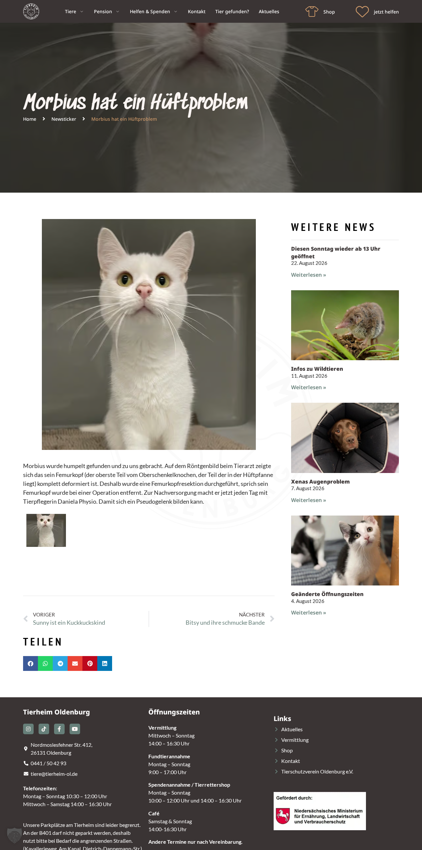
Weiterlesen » (308, 274)
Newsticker (63, 119)
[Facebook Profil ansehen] (59, 729)
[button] (30, 663)
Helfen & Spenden (150, 11)
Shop (329, 12)
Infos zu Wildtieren (317, 368)
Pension (103, 11)
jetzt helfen (386, 12)
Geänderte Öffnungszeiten (327, 594)
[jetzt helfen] (362, 11)
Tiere (70, 11)
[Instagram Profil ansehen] (28, 729)
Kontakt (196, 11)
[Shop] (311, 11)
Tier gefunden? (232, 11)
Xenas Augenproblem (320, 481)
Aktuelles (269, 11)
